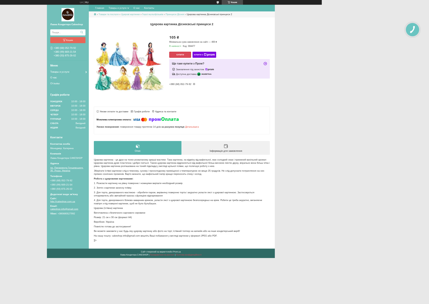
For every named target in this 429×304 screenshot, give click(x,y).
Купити (180, 55)
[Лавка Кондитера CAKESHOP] (68, 14)
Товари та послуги (109, 14)
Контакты (149, 8)
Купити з (198, 55)
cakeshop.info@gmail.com (64, 209)
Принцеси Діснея (175, 14)
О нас (53, 77)
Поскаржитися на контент (162, 255)
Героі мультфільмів (152, 14)
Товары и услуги (59, 71)
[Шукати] (81, 32)
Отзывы (55, 83)
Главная (99, 8)
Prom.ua (177, 252)
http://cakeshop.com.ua (62, 201)
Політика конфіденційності (189, 255)
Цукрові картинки (130, 14)
